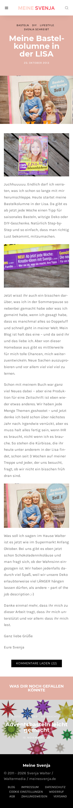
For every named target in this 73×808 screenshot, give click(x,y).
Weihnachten (51, 716)
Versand (60, 796)
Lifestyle (47, 25)
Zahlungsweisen (34, 796)
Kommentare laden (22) (36, 663)
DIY (34, 25)
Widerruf (56, 791)
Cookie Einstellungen (26, 791)
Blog (11, 787)
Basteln (23, 25)
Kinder (32, 716)
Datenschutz (55, 787)
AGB (12, 796)
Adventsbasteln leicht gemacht (36, 727)
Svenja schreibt (36, 29)
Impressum (30, 787)
